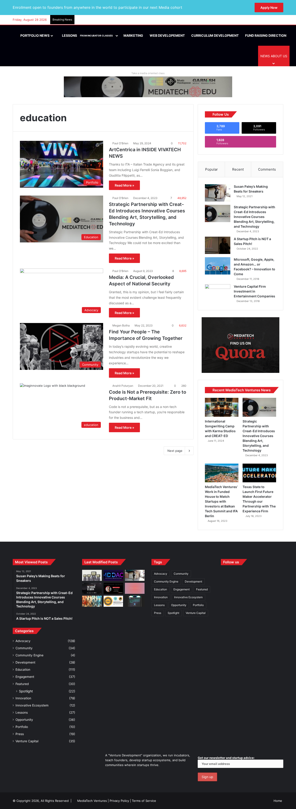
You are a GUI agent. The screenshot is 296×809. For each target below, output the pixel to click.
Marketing (133, 35)
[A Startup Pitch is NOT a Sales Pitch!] (217, 245)
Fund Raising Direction (265, 35)
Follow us (231, 562)
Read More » (124, 185)
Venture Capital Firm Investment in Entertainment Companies (254, 291)
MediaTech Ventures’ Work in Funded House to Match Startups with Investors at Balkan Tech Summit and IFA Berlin (221, 501)
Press (19, 734)
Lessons (87, 35)
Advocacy (23, 641)
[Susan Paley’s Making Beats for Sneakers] (217, 193)
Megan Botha (121, 325)
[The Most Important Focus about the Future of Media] (92, 588)
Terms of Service (144, 801)
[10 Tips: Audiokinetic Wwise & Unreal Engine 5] (135, 588)
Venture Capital (26, 741)
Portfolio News (34, 35)
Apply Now (269, 7)
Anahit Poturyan (122, 385)
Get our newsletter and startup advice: (226, 758)
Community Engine (29, 655)
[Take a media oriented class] (148, 86)
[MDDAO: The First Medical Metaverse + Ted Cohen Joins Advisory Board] (113, 575)
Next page (174, 451)
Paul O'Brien (120, 143)
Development (25, 662)
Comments (267, 169)
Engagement (24, 677)
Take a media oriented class (148, 73)
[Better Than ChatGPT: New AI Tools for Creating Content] (135, 601)
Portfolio (21, 727)
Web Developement (167, 35)
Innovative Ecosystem (32, 705)
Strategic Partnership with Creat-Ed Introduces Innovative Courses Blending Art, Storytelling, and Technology (254, 216)
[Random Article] (272, 19)
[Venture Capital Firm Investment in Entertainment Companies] (217, 293)
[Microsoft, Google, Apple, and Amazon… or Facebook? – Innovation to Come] (217, 266)
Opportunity (24, 719)
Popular (211, 169)
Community (24, 648)
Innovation (23, 698)
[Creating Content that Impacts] (113, 601)
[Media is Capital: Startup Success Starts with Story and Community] (113, 588)
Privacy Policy (119, 801)
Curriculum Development (215, 35)
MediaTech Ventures (92, 801)
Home (278, 801)
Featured (22, 684)
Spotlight (26, 691)
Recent (238, 169)
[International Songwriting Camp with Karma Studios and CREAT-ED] (221, 407)
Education (22, 669)
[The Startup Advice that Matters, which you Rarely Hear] (92, 601)
